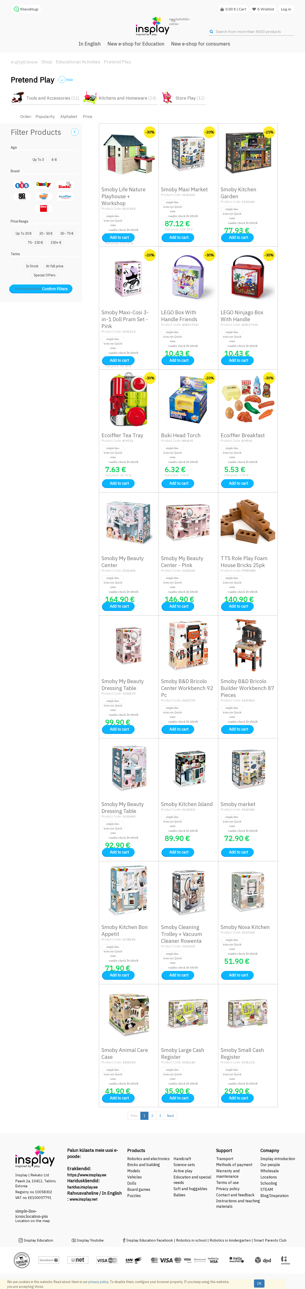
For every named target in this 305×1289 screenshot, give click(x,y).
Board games (138, 1189)
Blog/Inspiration (274, 1195)
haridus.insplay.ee (82, 1187)
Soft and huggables (190, 1188)
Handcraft (182, 1158)
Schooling (268, 1183)
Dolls (131, 1183)
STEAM (266, 1189)
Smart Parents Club (270, 1240)
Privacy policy (228, 1188)
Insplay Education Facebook (149, 1240)
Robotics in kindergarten (231, 1240)
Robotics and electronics (148, 1158)
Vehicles (134, 1177)
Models (133, 1170)
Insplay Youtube (90, 1240)
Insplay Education (38, 1240)
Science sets (184, 1164)
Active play (183, 1170)
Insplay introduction (277, 1158)
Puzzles (134, 1195)
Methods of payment (234, 1164)
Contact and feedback (235, 1195)
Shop (46, 62)
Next (170, 1116)
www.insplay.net (83, 1199)
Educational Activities (78, 62)
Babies (179, 1195)
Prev (134, 1116)
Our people (270, 1164)
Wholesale (269, 1170)
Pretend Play (117, 62)
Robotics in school (191, 1240)
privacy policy (98, 1282)
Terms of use (227, 1182)
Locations (268, 1177)
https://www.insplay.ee (86, 1174)
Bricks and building (143, 1164)
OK (259, 1283)
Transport (224, 1158)
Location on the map (32, 1220)
